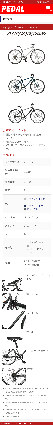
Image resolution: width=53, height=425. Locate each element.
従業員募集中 (44, 2)
